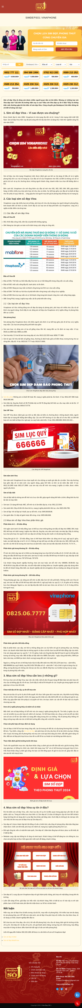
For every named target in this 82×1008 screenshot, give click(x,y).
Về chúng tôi (35, 967)
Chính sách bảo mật (38, 970)
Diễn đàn (34, 981)
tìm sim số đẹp (29, 731)
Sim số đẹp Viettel (10, 937)
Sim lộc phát (8, 397)
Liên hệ (33, 978)
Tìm (19, 64)
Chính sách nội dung (38, 975)
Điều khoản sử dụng (38, 973)
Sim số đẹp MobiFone (11, 940)
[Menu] (3, 6)
